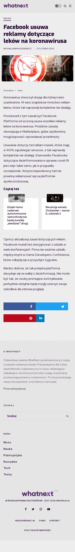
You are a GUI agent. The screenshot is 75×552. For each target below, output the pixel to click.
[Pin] (19, 318)
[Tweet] (52, 306)
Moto (7, 442)
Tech (6, 468)
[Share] (19, 306)
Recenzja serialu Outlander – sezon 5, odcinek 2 (58, 210)
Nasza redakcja (25, 520)
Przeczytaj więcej (14, 388)
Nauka (7, 18)
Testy (7, 474)
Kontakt (55, 520)
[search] (68, 416)
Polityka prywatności (37, 530)
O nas (42, 520)
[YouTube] (49, 509)
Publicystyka (12, 455)
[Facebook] (25, 509)
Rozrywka (10, 461)
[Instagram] (41, 509)
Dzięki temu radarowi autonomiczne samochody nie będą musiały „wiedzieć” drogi (17, 215)
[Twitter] (33, 509)
